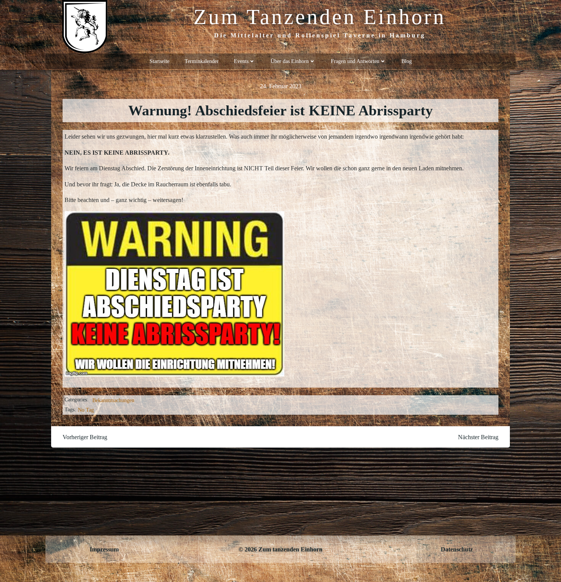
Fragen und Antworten (355, 61)
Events (241, 61)
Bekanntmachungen (113, 400)
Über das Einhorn (290, 61)
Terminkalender (202, 61)
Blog (406, 61)
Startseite (159, 61)
